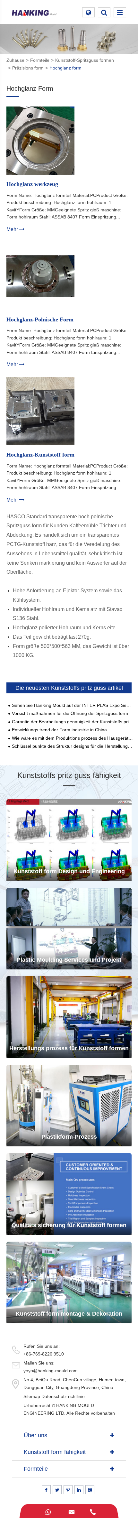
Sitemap (31, 1396)
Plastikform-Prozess (69, 1137)
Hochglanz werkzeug (32, 184)
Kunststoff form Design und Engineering (69, 871)
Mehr (12, 229)
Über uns (35, 1435)
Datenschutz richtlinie (63, 1396)
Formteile (39, 60)
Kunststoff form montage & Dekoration (69, 1313)
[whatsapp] (47, 1511)
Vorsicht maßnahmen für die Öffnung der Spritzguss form (70, 713)
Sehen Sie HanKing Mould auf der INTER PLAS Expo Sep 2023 (72, 705)
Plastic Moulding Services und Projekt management (69, 963)
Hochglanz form (65, 67)
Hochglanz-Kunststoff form (40, 455)
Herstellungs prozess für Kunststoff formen (69, 1048)
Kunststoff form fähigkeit (55, 1452)
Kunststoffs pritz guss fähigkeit (69, 775)
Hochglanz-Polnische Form (39, 320)
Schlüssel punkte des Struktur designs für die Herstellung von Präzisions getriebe (72, 746)
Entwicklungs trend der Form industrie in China (59, 729)
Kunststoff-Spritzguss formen (84, 60)
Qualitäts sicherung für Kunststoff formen (69, 1225)
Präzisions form (28, 67)
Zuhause (15, 60)
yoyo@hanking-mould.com (50, 1370)
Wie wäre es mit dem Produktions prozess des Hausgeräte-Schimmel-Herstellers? (72, 738)
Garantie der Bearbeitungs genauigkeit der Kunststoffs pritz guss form (72, 721)
